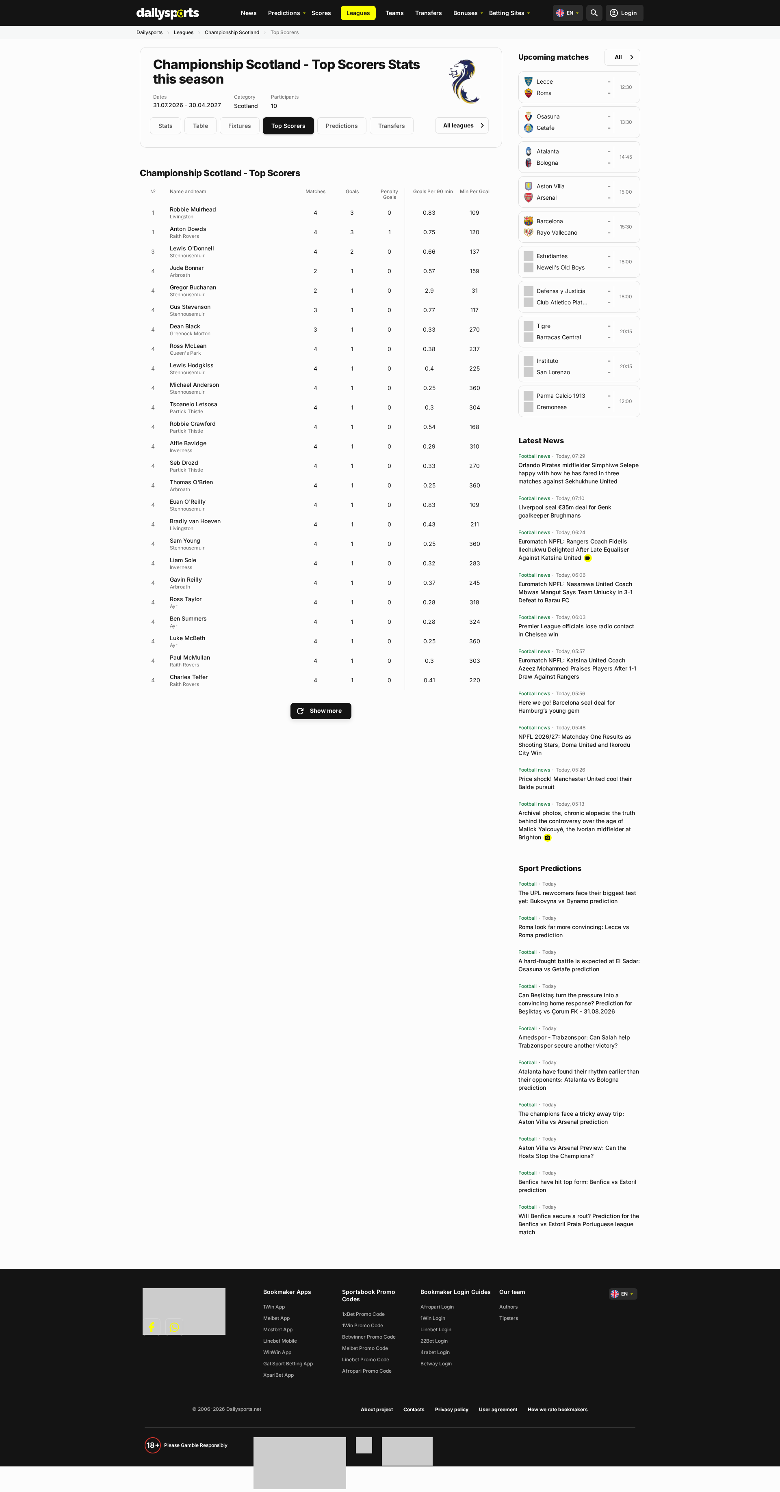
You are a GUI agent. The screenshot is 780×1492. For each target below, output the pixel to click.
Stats (165, 125)
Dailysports (149, 32)
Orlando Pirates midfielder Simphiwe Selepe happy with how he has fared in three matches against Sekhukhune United (578, 473)
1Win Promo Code (362, 1325)
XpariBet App (278, 1375)
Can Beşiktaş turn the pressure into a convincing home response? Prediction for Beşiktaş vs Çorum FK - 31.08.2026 (575, 1003)
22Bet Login (434, 1341)
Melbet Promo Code (365, 1348)
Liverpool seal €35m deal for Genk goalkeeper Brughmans (564, 511)
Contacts (414, 1409)
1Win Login (432, 1318)
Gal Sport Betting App (288, 1363)
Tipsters (508, 1318)
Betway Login (436, 1363)
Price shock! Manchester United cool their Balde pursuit (575, 782)
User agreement (498, 1409)
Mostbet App (277, 1329)
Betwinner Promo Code (369, 1337)
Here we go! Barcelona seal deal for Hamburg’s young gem (566, 706)
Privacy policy (451, 1409)
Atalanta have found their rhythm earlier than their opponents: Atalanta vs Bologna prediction (578, 1079)
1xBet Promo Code (363, 1314)
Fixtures (239, 125)
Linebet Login (435, 1329)
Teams (395, 12)
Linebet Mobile (280, 1341)
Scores (321, 12)
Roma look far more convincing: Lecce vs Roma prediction (573, 930)
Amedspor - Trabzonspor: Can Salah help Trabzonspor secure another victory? (574, 1041)
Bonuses (465, 12)
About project (377, 1409)
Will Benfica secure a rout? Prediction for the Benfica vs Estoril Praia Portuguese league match (578, 1223)
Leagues (358, 12)
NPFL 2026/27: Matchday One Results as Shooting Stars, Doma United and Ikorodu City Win (574, 744)
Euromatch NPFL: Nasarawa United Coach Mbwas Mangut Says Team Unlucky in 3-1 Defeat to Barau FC (575, 592)
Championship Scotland (232, 32)
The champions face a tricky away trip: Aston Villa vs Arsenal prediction (571, 1117)
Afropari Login (437, 1307)
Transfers (428, 12)
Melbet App (276, 1318)
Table (200, 125)
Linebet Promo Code (365, 1359)
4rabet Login (435, 1352)
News (249, 12)
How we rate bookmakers (558, 1409)
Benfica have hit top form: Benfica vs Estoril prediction (577, 1185)
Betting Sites (506, 12)
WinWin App (277, 1352)
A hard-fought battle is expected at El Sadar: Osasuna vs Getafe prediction (579, 964)
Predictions (284, 12)
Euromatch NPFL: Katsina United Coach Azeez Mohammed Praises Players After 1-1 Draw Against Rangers (577, 668)
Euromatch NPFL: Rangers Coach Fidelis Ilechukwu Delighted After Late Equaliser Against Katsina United (573, 549)
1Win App (274, 1307)
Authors (508, 1307)
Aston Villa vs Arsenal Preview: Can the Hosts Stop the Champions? (572, 1151)
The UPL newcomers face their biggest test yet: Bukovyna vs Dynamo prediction (577, 896)
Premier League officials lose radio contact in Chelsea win (576, 630)
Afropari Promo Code (367, 1371)
